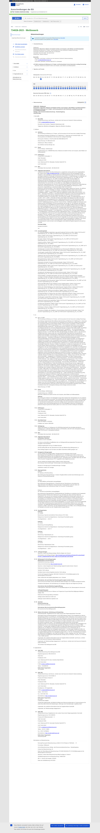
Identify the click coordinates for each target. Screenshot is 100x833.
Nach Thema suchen (55, 21)
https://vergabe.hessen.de (56, 564)
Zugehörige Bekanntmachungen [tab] (19, 37)
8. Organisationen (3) (18, 73)
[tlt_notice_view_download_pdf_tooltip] (34, 88)
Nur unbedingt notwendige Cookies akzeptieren (77, 825)
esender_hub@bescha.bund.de (48, 664)
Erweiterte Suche (37, 21)
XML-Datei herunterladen (21, 44)
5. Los (14, 70)
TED (12, 26)
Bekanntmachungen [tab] (16, 34)
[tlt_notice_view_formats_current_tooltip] (85, 102)
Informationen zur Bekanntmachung (17, 78)
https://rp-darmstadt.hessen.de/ (52, 733)
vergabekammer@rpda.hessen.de (48, 727)
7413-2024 (62, 37)
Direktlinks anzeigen (20, 46)
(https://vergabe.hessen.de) (53, 173)
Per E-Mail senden (19, 54)
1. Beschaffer (16, 63)
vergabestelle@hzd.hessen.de (44, 59)
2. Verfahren (16, 67)
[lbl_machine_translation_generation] (50, 93)
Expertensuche (46, 21)
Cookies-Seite (21, 827)
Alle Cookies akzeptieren (57, 825)
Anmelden (78, 4)
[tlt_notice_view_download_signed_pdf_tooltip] (41, 79)
